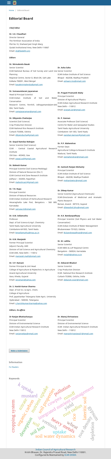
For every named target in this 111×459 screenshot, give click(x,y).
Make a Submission (19, 351)
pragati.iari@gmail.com (74, 109)
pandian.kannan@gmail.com (77, 135)
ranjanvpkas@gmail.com (26, 333)
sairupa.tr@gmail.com (25, 209)
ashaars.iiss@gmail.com (75, 81)
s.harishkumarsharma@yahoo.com (31, 303)
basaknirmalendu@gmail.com (29, 84)
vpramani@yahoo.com (25, 279)
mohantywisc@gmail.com (75, 180)
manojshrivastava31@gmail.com (78, 333)
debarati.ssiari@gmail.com (76, 279)
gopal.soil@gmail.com (25, 158)
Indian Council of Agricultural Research (56, 449)
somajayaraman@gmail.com (28, 111)
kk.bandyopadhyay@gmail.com (78, 232)
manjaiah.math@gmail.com (27, 256)
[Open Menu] (9, 2)
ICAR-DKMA (70, 454)
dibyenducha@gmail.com (27, 135)
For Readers (14, 367)
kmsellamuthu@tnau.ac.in (27, 232)
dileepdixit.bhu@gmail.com (76, 207)
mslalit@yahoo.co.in (73, 254)
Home (11, 10)
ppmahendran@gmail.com (76, 157)
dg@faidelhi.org (22, 51)
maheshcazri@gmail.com (26, 182)
